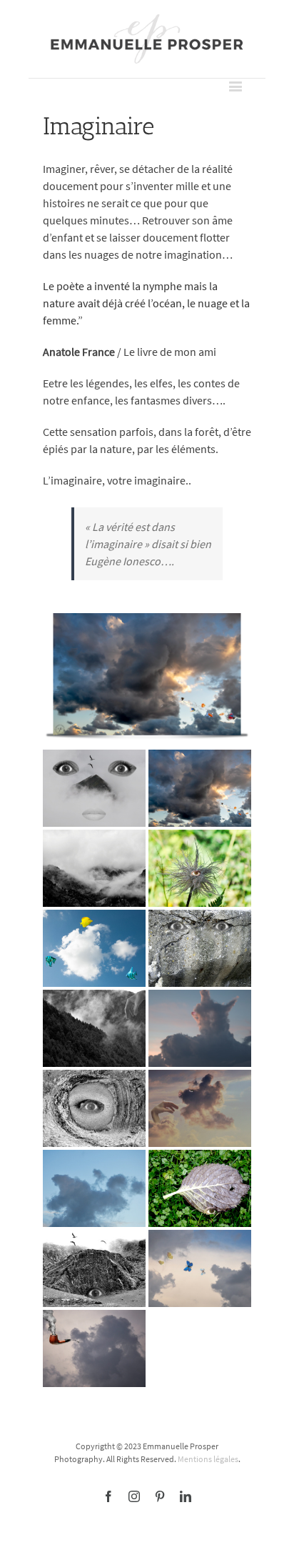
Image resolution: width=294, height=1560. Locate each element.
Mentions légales (208, 1459)
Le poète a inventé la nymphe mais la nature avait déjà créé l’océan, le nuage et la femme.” (146, 303)
